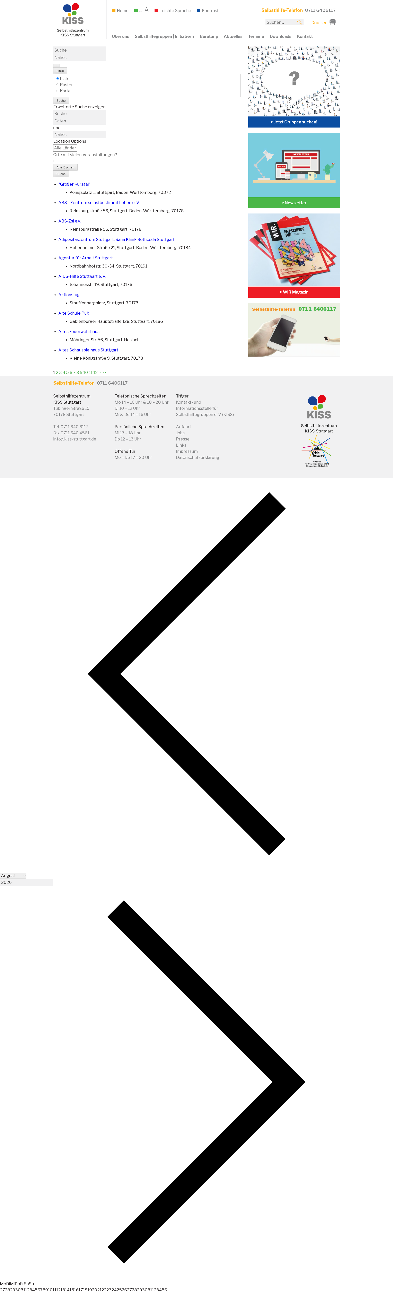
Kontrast (210, 10)
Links (181, 445)
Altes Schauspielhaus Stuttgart (88, 350)
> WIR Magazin (294, 292)
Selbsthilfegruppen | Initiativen (164, 36)
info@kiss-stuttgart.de (74, 439)
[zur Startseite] (72, 36)
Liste (60, 71)
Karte (65, 90)
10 (85, 372)
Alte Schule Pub (73, 313)
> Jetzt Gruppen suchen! (294, 122)
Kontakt (305, 36)
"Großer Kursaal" (74, 184)
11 (91, 372)
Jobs (180, 432)
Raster (66, 84)
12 (95, 372)
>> (104, 372)
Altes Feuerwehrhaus (78, 331)
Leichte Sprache (175, 10)
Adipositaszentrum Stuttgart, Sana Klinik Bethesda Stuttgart (116, 239)
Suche (61, 101)
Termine (256, 36)
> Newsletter (294, 202)
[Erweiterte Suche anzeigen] (56, 65)
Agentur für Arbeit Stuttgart (85, 257)
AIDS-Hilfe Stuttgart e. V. (82, 276)
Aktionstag (69, 294)
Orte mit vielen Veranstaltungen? (85, 154)
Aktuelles (233, 36)
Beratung (209, 36)
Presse (183, 439)
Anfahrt (183, 426)
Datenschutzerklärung (197, 457)
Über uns (120, 36)
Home (123, 10)
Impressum (187, 451)
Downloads (280, 36)
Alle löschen (65, 167)
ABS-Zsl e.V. (69, 221)
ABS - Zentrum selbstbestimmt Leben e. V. (98, 202)
